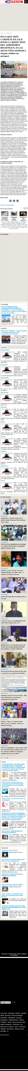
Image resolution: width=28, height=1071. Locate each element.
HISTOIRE (15, 228)
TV (18, 228)
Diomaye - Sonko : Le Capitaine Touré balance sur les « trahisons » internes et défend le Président (12, 723)
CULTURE (23, 223)
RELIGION (5, 848)
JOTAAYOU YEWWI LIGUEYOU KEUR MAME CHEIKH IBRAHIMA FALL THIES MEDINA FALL (14, 907)
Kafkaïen (3, 451)
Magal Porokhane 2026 (15, 886)
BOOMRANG (3, 224)
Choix (3, 480)
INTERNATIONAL (9, 224)
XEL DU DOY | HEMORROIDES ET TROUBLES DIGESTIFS (12, 831)
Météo (3, 422)
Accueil (2, 33)
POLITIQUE (11, 1013)
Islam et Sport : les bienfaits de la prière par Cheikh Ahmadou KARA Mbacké (12, 895)
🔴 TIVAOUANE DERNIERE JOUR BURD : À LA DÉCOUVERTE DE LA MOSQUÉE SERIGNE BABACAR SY (13, 546)
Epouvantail (4, 392)
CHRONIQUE (18, 223)
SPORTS (17, 1013)
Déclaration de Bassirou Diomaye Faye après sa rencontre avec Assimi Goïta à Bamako (14, 672)
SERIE (2, 1015)
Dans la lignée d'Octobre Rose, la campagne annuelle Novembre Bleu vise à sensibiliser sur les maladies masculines (13, 784)
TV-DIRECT (19, 224)
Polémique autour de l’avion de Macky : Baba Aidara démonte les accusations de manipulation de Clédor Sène (14, 697)
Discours (4, 407)
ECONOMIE (13, 223)
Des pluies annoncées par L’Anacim (4, 219)
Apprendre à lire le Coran (9, 850)
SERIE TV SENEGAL (6, 1024)
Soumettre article (5, 1034)
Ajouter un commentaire (7, 205)
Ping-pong (4, 364)
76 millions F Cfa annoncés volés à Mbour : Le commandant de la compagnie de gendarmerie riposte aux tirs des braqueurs (23, 219)
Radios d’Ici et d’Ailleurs (7, 1026)
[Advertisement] (14, 17)
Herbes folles (5, 350)
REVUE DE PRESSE (6, 223)
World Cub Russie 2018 (18, 1022)
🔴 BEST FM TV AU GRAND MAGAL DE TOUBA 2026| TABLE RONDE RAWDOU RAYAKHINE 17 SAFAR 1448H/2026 (13, 647)
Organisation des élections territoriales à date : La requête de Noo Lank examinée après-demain (14, 218)
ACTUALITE (9, 33)
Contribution (12, 227)
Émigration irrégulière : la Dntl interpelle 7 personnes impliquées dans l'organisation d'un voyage (14, 332)
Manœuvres (4, 466)
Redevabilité (5, 378)
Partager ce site (5, 1003)
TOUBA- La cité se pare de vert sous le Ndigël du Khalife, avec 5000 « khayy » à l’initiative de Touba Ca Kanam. (12, 572)
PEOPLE (14, 224)
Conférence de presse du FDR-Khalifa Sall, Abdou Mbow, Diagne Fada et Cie (13, 622)
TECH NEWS (21, 227)
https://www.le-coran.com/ (15, 852)
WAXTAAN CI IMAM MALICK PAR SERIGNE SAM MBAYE (12, 874)
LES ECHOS (16, 1024)
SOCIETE (4, 328)
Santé (8, 227)
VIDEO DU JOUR (19, 1029)
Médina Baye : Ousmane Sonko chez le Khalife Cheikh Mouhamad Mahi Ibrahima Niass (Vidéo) (13, 520)
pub (21, 1024)
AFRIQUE (17, 227)
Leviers (3, 436)
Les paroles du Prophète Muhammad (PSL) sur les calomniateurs (13, 860)
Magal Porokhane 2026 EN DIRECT (12, 885)
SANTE (23, 224)
